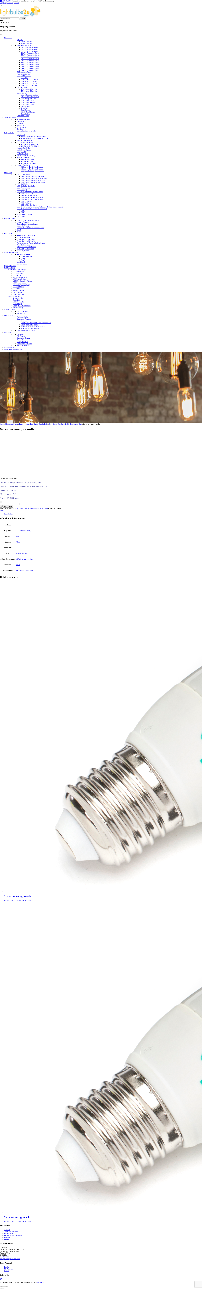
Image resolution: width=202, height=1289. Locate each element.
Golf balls (20, 123)
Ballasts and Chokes (23, 317)
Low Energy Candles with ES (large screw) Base (65, 424)
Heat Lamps (8, 233)
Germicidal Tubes (23, 116)
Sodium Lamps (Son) (24, 254)
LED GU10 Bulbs (27, 194)
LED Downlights (18, 302)
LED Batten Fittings (19, 279)
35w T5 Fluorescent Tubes (30, 62)
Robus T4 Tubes (26, 42)
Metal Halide (21, 262)
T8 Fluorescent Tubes (24, 72)
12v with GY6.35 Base (29, 163)
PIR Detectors (21, 336)
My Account (9, 3)
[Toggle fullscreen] (3, 1286)
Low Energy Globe (27, 104)
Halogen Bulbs (9, 133)
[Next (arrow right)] (3, 1288)
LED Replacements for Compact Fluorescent (32, 209)
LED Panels (17, 275)
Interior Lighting (9, 268)
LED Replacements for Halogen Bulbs (30, 192)
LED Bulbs (8, 173)
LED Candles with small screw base (33, 182)
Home (2, 424)
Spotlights (20, 129)
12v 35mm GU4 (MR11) (29, 144)
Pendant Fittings (18, 307)
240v (17, 536)
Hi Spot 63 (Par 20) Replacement (32, 167)
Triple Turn (25, 108)
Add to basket (8, 506)
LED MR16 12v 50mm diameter (32, 197)
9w (17, 525)
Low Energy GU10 (27, 100)
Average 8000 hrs (21, 553)
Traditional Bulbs (10, 118)
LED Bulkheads (18, 273)
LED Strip (16, 288)
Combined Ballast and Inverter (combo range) (36, 323)
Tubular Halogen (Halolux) (26, 156)
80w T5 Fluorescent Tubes (30, 70)
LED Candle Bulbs (23, 175)
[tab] (103, 514)
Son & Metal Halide (11, 252)
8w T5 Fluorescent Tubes (29, 51)
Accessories (8, 332)
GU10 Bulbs (21, 135)
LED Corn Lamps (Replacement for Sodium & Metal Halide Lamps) (40, 207)
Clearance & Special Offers (13, 349)
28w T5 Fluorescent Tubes (30, 61)
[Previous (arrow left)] (1, 1288)
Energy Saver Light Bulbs (29, 95)
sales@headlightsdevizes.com (10, 1259)
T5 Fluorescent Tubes (24, 45)
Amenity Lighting (19, 290)
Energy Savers (22, 93)
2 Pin (23, 211)
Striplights (20, 125)
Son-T (23, 260)
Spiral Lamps (25, 110)
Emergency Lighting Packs (30, 328)
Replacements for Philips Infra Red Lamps (31, 243)
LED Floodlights (18, 271)
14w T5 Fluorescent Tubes (30, 55)
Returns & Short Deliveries (13, 1235)
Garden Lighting (9, 309)
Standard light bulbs (23, 119)
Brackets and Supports (24, 344)
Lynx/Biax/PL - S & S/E (29, 85)
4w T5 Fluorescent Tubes (29, 47)
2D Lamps (24, 78)
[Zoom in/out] (1, 1286)
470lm (18, 542)
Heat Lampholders (23, 250)
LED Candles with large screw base (33, 180)
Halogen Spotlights (23, 165)
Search (23, 18)
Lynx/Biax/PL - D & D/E (29, 80)
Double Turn (25, 106)
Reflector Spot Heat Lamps (26, 235)
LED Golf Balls (22, 184)
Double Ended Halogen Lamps (27, 224)
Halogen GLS (21, 152)
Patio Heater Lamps (23, 245)
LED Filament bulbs (23, 188)
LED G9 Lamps (26, 201)
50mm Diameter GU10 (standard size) (33, 137)
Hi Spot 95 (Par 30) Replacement (32, 169)
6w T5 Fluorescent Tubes (29, 49)
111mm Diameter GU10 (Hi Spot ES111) (34, 138)
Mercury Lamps (22, 264)
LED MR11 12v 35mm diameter (32, 199)
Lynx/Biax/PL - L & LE (29, 83)
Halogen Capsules (23, 157)
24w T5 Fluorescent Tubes (30, 59)
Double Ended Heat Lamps (26, 239)
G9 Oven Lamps (22, 154)
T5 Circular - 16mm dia (29, 89)
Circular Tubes (22, 87)
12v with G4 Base (27, 161)
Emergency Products (24, 319)
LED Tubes (21, 216)
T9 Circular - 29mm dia (29, 91)
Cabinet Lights (17, 304)
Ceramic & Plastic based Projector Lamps (30, 228)
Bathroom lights (18, 298)
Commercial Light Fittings (17, 269)
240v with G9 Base (27, 159)
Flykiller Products (10, 266)
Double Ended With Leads (26, 241)
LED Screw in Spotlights (29, 195)
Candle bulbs (21, 121)
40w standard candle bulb (24, 570)
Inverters (24, 321)
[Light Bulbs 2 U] (20, 16)
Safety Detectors (22, 342)
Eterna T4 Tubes (26, 43)
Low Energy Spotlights (29, 102)
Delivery (7, 1237)
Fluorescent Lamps (11, 424)
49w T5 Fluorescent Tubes (30, 66)
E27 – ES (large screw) (23, 530)
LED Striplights (22, 190)
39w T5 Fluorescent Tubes (30, 64)
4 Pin (23, 212)
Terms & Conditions (11, 1232)
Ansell (2, 510)
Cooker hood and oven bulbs (26, 131)
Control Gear (8, 315)
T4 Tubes (20, 40)
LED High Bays (18, 287)
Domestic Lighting (14, 296)
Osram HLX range (23, 226)
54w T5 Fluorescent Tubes (30, 68)
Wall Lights (21, 313)
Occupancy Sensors (23, 338)
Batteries (20, 334)
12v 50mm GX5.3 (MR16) (30, 146)
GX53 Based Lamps (28, 112)
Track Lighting (18, 292)
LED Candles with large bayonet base (33, 176)
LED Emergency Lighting (21, 285)
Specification (8, 514)
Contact (16, 3)
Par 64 (19, 231)
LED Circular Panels (20, 277)
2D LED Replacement (24, 214)
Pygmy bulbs (21, 127)
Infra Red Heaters (23, 345)
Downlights (16, 300)
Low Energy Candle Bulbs (30, 97)
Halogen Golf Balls (23, 148)
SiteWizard (41, 1282)
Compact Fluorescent (24, 76)
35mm (18, 565)
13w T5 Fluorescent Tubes (30, 53)
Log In (2, 3)
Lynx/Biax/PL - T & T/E (29, 81)
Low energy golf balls (28, 99)
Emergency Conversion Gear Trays (33, 326)
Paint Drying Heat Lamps (25, 249)
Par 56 (19, 230)
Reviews (7, 1239)
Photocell (20, 340)
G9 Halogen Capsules (24, 150)
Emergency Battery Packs (29, 325)
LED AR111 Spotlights (29, 205)
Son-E (23, 258)
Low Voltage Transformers (26, 330)
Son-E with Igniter (27, 256)
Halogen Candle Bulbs (24, 140)
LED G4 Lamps (26, 203)
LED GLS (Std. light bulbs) (26, 186)
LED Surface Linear (19, 283)
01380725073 (6, 1)
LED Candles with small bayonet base (34, 178)
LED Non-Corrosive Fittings (22, 281)
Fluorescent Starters (23, 74)
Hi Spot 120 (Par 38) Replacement (32, 171)
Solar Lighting (9, 347)
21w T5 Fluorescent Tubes (30, 57)
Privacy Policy (9, 1233)
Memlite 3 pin (25, 114)
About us (7, 1230)
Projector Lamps (9, 218)
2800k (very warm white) (24, 559)
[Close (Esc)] (7, 1286)
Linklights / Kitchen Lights (22, 306)
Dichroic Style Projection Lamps (28, 220)
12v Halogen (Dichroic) (25, 142)
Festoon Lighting (18, 294)
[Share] (5, 1286)
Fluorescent (8, 38)
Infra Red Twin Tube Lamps (26, 247)
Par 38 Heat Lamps (23, 237)
